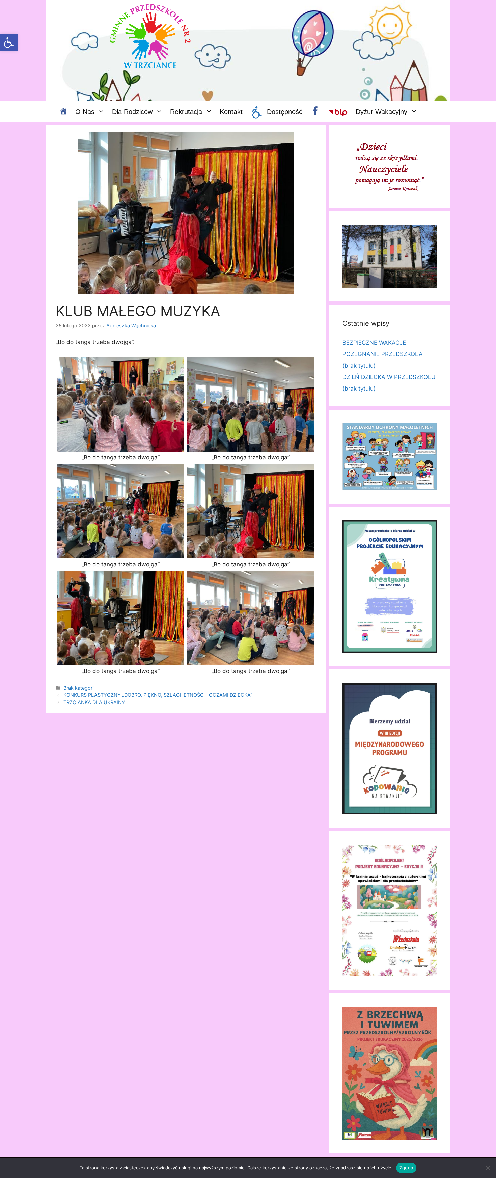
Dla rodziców (132, 111)
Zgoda (406, 1167)
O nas (84, 111)
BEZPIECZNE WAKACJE (374, 342)
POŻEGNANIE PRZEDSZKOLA (382, 354)
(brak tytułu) (359, 365)
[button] (9, 42)
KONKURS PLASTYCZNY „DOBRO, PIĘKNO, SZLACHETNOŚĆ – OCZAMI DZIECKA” (157, 695)
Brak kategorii (78, 688)
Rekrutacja (186, 111)
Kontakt (231, 111)
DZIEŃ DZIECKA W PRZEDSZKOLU (389, 377)
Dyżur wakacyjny (381, 111)
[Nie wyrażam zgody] (487, 1168)
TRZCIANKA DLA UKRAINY (94, 702)
